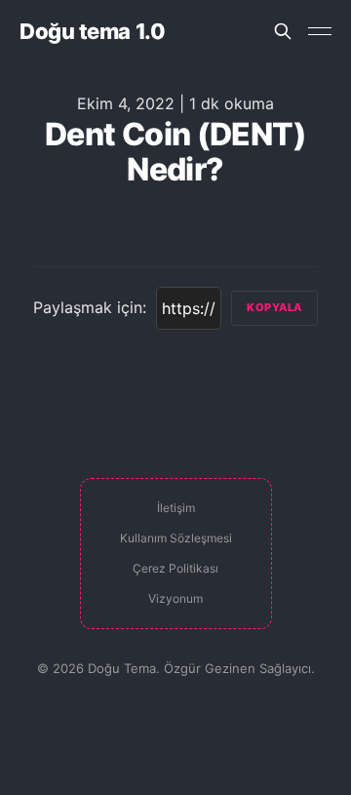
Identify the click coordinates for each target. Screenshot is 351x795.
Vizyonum (175, 598)
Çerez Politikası (175, 568)
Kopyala (274, 307)
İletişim (176, 507)
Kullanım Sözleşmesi (176, 538)
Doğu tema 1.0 (92, 31)
